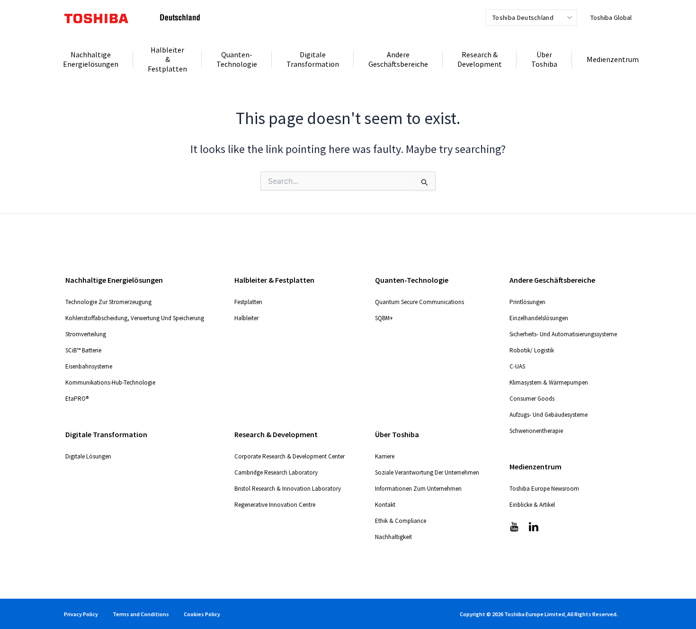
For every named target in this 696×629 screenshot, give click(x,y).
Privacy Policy (81, 614)
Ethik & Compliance (400, 521)
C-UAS (517, 366)
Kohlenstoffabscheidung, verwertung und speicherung (134, 318)
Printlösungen (527, 302)
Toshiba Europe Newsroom (544, 489)
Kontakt (385, 505)
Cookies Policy (202, 614)
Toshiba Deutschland (522, 17)
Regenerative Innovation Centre (274, 505)
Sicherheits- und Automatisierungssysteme (563, 334)
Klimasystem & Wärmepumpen (548, 382)
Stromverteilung (85, 334)
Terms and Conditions (141, 614)
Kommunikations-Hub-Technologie (110, 382)
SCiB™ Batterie (83, 350)
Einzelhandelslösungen (538, 318)
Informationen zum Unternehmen (418, 489)
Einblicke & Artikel (532, 505)
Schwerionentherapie (536, 431)
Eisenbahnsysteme (88, 366)
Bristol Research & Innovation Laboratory (287, 489)
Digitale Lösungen (88, 456)
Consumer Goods (531, 399)
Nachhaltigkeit (393, 537)
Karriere (384, 456)
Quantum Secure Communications (419, 302)
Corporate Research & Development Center (289, 456)
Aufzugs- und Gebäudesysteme (548, 415)
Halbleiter (246, 318)
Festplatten (248, 302)
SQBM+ (384, 318)
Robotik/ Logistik (531, 350)
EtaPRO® (77, 399)
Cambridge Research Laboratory (276, 472)
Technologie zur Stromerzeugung (108, 302)
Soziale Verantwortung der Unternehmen (427, 472)
